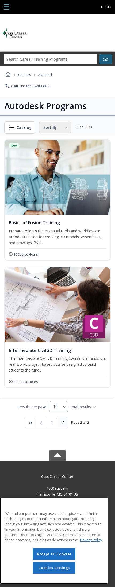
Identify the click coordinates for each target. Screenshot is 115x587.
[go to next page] (41, 422)
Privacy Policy (91, 539)
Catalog (24, 127)
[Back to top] (57, 480)
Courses (24, 74)
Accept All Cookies (54, 554)
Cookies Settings (54, 567)
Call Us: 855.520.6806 (27, 86)
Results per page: (33, 406)
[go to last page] (30, 422)
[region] (54, 541)
